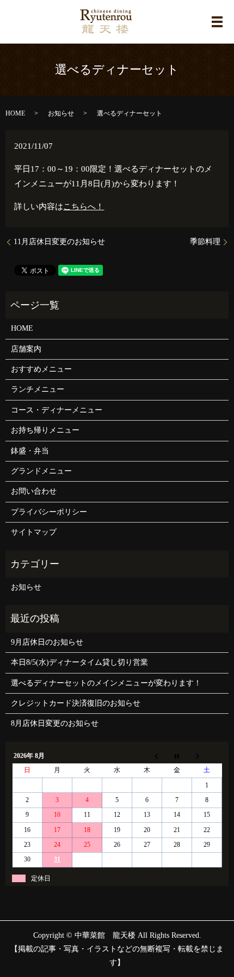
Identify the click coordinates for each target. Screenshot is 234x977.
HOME (15, 113)
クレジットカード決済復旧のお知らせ (75, 703)
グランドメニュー (41, 471)
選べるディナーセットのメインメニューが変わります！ (106, 683)
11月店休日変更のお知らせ (59, 242)
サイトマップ (34, 532)
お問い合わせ (34, 491)
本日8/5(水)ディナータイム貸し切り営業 (79, 662)
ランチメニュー (37, 389)
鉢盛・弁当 (30, 451)
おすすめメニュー (41, 369)
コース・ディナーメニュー (56, 410)
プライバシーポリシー (49, 512)
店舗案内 (26, 349)
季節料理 (205, 242)
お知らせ (61, 113)
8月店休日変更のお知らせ (54, 723)
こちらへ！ (83, 206)
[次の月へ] (207, 756)
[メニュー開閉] (217, 21)
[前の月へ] (147, 756)
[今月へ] (177, 756)
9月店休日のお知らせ (47, 642)
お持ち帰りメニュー (45, 430)
